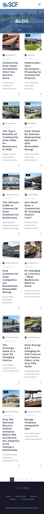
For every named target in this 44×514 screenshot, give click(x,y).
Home (8, 496)
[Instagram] (25, 488)
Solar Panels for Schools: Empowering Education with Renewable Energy (33, 140)
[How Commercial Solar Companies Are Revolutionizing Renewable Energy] (11, 249)
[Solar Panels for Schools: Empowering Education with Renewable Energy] (33, 110)
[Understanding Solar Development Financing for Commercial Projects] (33, 41)
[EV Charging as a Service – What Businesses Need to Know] (33, 249)
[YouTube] (28, 488)
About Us (34, 496)
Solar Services (21, 496)
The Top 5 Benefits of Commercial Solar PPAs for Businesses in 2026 (10, 140)
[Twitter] (22, 488)
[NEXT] (32, 479)
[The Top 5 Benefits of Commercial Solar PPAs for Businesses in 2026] (11, 110)
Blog (6, 35)
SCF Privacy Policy (27, 499)
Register (13, 499)
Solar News (33, 392)
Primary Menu (39, 4)
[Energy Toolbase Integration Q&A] (33, 398)
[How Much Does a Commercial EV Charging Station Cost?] (33, 181)
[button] (19, 94)
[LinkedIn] (19, 488)
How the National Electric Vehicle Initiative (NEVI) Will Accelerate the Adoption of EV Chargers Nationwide (10, 434)
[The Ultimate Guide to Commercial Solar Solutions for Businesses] (11, 181)
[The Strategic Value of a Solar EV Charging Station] (11, 324)
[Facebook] (16, 488)
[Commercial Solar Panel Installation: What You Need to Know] (11, 41)
